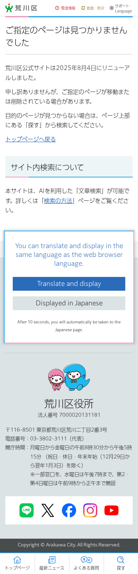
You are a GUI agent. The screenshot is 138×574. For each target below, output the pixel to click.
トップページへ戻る (30, 139)
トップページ (19, 248)
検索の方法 (58, 201)
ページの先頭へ (69, 273)
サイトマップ (25, 294)
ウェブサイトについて (35, 310)
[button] (65, 8)
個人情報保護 (26, 324)
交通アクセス (25, 340)
